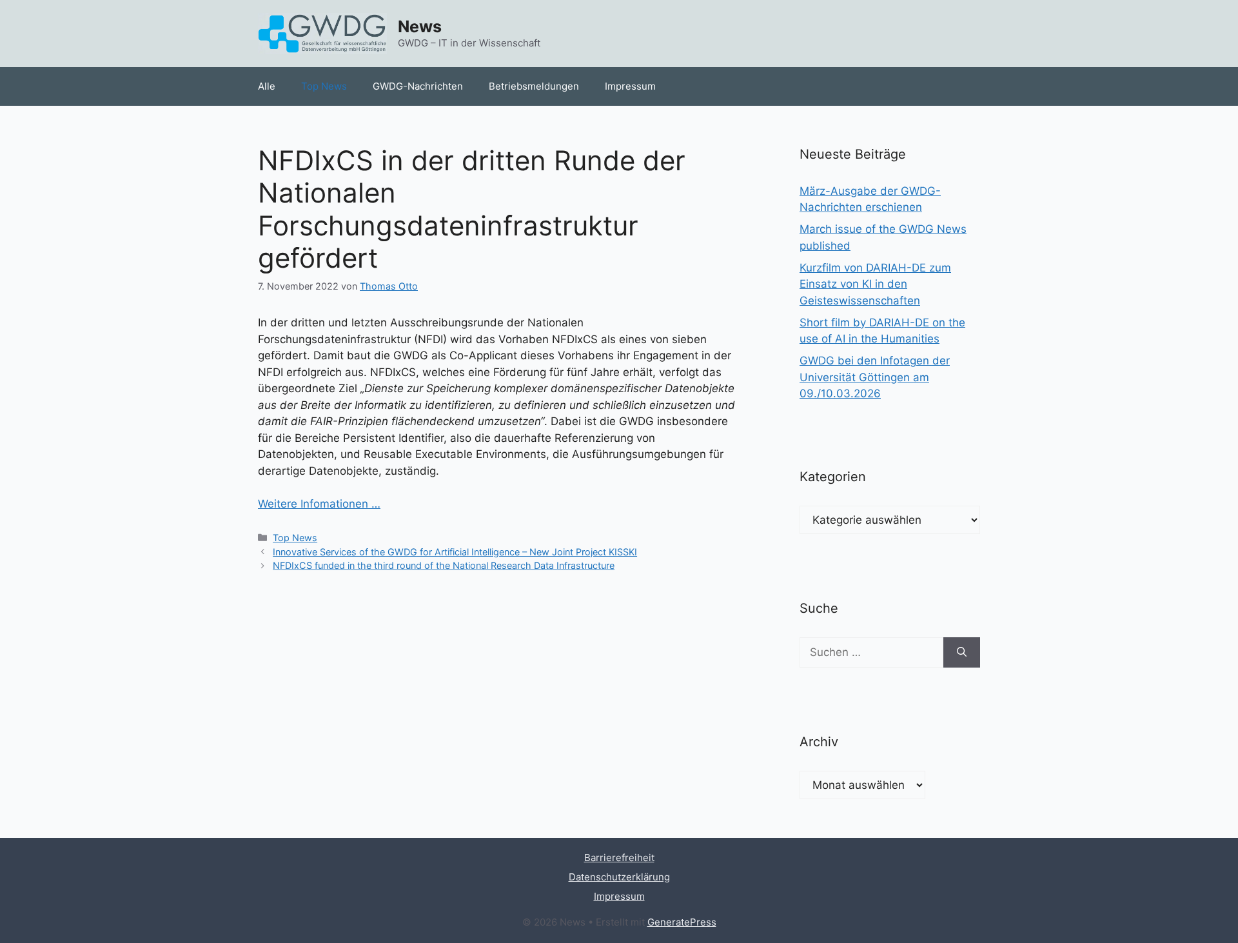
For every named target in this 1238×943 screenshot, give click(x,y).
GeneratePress (681, 922)
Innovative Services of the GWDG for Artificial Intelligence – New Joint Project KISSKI (455, 551)
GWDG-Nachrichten (418, 86)
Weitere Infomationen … (319, 503)
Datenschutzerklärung (619, 877)
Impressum (630, 86)
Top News (324, 86)
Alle (266, 86)
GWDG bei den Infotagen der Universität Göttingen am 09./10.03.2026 (875, 377)
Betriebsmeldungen (534, 86)
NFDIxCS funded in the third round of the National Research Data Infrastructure (443, 565)
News (420, 26)
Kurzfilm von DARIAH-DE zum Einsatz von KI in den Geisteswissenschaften (875, 284)
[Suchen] (961, 652)
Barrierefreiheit (619, 857)
